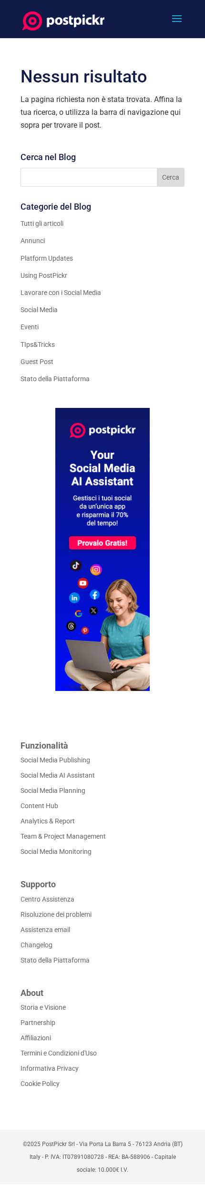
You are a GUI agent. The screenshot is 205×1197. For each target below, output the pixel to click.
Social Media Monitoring (56, 851)
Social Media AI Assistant (57, 775)
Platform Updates (46, 258)
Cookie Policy (40, 1083)
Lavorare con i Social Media (60, 292)
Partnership (37, 1022)
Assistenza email (45, 929)
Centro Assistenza (47, 899)
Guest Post (36, 361)
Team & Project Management (63, 836)
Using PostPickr (43, 275)
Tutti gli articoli (41, 223)
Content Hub (39, 806)
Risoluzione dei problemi (56, 914)
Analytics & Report (47, 821)
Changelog (36, 945)
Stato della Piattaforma (55, 379)
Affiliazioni (35, 1038)
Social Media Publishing (55, 760)
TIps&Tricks (37, 344)
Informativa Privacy (49, 1068)
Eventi (29, 327)
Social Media (39, 310)
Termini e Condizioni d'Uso (58, 1053)
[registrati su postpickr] (102, 549)
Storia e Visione (43, 1007)
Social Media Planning (52, 790)
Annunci (32, 240)
